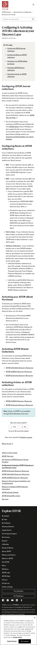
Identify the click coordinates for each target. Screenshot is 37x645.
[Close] (34, 618)
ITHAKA (16, 605)
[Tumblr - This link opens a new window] (21, 600)
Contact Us (6, 583)
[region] (18, 630)
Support (4, 541)
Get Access (6, 537)
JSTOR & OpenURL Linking (11, 496)
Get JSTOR (5, 562)
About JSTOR (6, 551)
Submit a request (26, 437)
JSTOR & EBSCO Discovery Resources (19, 372)
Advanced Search (8, 527)
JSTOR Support (6, 12)
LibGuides (5, 544)
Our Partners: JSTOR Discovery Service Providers (15, 461)
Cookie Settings (12, 641)
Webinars (5, 569)
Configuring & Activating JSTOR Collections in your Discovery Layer (18, 466)
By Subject (5, 516)
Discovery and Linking (8, 14)
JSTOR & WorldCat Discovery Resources (19, 368)
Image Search (6, 530)
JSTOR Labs (6, 573)
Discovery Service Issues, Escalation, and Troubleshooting (16, 482)
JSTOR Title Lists (7, 456)
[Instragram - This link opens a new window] (8, 600)
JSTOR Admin (14, 127)
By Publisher (6, 523)
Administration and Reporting (22, 12)
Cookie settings (7, 587)
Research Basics (7, 548)
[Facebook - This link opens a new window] (3, 600)
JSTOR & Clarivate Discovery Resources (19, 376)
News (4, 565)
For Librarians (18, 591)
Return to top (6, 444)
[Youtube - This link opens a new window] (12, 600)
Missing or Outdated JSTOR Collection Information (15, 488)
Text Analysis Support (9, 534)
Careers (4, 580)
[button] (33, 4)
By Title (4, 519)
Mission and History (8, 555)
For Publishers (18, 596)
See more (5, 499)
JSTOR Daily (6, 576)
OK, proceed (24, 641)
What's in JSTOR (7, 558)
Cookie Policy (17, 637)
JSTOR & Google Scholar (10, 492)
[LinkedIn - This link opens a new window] (17, 600)
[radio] (13, 427)
